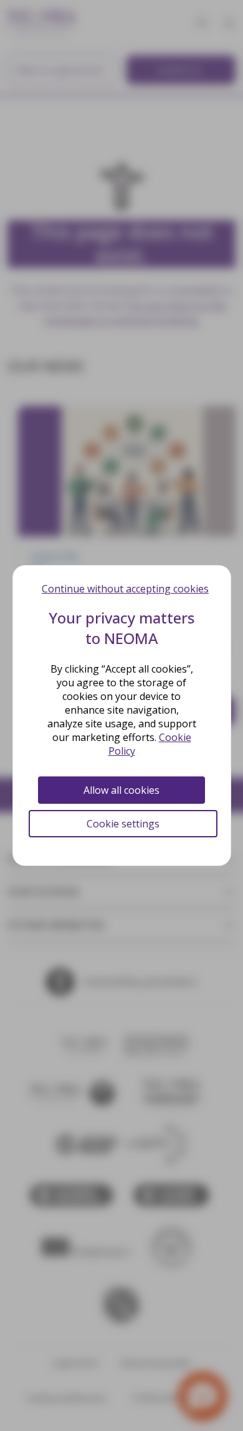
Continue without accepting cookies (125, 589)
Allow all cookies (121, 790)
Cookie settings (123, 824)
